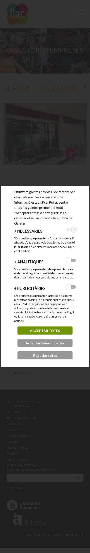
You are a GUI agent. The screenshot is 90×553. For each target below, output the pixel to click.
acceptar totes (45, 330)
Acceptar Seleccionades (45, 343)
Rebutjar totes (45, 355)
